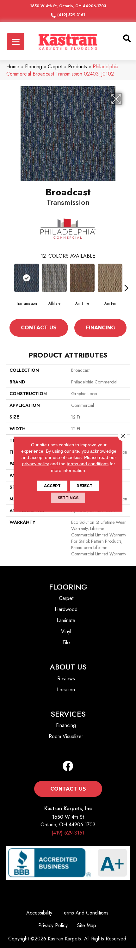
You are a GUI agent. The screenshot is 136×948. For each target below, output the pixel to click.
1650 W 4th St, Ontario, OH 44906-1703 (68, 6)
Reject (84, 485)
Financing (100, 328)
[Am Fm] (110, 278)
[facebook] (68, 766)
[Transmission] (26, 278)
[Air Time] (82, 278)
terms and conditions (87, 463)
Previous (9, 287)
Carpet (55, 66)
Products (77, 66)
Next (126, 287)
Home (12, 66)
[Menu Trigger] (15, 41)
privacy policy (35, 463)
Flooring (33, 66)
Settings (68, 497)
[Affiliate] (54, 278)
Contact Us (39, 328)
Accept (52, 485)
